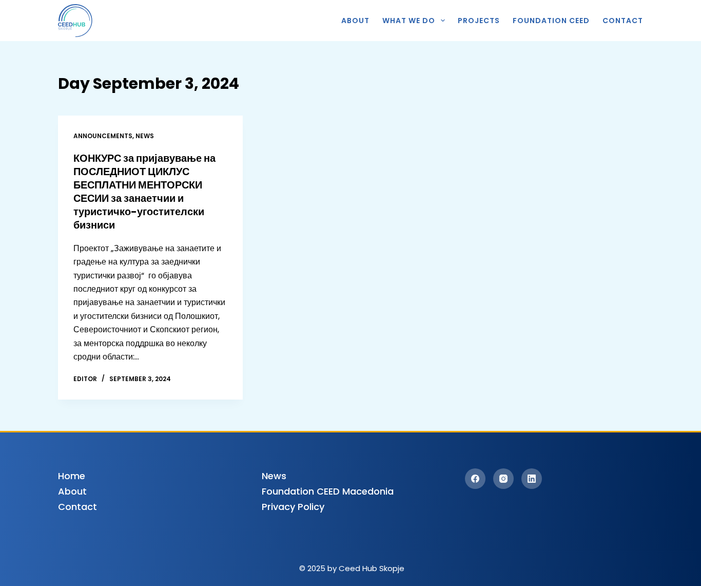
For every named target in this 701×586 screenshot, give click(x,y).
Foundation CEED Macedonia (328, 491)
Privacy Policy (293, 506)
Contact (622, 20)
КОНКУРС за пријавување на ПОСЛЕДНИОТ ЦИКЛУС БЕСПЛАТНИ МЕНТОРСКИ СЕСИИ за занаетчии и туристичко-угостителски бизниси (144, 191)
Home (71, 475)
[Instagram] (503, 478)
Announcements (102, 135)
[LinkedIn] (531, 478)
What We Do (408, 20)
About (355, 20)
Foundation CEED (551, 20)
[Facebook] (475, 478)
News (144, 135)
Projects (479, 20)
